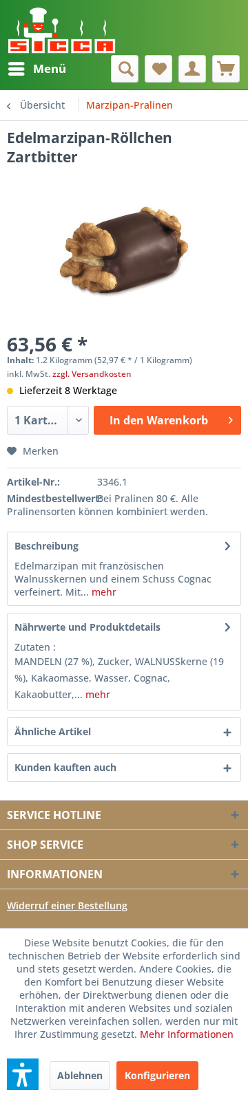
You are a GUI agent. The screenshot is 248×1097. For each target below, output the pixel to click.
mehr (102, 591)
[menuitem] (36, 69)
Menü (49, 68)
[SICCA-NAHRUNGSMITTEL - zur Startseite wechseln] (61, 27)
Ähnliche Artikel (52, 731)
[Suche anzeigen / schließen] (124, 69)
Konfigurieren (157, 1075)
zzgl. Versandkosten (92, 374)
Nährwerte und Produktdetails (87, 626)
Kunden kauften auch (65, 767)
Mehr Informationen (187, 1034)
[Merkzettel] (158, 69)
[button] (23, 1074)
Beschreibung (46, 545)
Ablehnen (80, 1075)
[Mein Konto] (192, 69)
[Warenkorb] (226, 69)
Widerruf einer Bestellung (67, 905)
